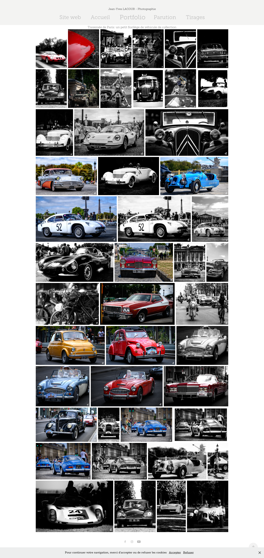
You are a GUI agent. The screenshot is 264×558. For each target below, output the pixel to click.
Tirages (195, 17)
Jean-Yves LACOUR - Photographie (132, 9)
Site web (70, 17)
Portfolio (132, 17)
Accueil (100, 17)
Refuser (188, 552)
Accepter (175, 552)
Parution (165, 17)
